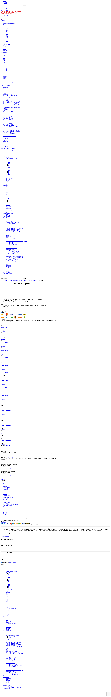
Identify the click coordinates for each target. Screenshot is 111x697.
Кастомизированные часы (9, 23)
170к (7, 28)
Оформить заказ (4, 542)
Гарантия (5, 483)
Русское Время (6, 502)
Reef (4, 47)
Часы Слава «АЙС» (7, 116)
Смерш (7, 99)
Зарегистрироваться (5, 566)
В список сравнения (5, 536)
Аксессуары (5, 87)
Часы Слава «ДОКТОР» (8, 121)
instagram (5, 513)
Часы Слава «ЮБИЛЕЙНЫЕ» (9, 136)
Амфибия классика (7, 24)
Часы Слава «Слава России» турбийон (11, 130)
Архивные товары (7, 506)
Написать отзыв (7, 445)
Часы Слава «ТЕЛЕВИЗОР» (9, 133)
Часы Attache (6, 503)
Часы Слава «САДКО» (8, 127)
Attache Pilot (5, 141)
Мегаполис (5, 77)
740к (7, 41)
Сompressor (5, 146)
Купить (2, 307)
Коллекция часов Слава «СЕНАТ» (10, 106)
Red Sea (4, 46)
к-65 (4, 56)
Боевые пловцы (9, 96)
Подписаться (3, 399)
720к (7, 39)
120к (7, 35)
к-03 (4, 59)
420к (7, 27)
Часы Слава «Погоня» (8, 124)
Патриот (5, 108)
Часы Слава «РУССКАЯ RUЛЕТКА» (11, 126)
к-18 (4, 58)
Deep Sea (5, 142)
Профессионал (6, 109)
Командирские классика (8, 64)
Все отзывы (3, 477)
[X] (3, 312)
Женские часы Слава (7, 94)
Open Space (5, 140)
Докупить (3, 331)
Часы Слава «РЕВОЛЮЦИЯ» (9, 125)
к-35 (4, 55)
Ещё (1, 19)
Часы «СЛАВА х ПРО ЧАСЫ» (10, 113)
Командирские (6, 495)
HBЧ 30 (4, 22)
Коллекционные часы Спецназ (10, 95)
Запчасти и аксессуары (8, 497)
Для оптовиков (6, 487)
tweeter (4, 515)
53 (6, 69)
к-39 (4, 71)
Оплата (4, 485)
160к (7, 38)
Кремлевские (6, 79)
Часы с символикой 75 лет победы (10, 150)
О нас (4, 482)
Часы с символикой (7, 505)
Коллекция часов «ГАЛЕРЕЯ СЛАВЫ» (11, 101)
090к (7, 31)
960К (7, 29)
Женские (5, 76)
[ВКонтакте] (1, 312)
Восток (4, 496)
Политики (5, 489)
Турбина (5, 50)
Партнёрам (5, 488)
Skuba (4, 49)
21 (6, 66)
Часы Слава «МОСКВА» (8, 111)
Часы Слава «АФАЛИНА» (9, 118)
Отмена (2, 554)
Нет (11, 451)
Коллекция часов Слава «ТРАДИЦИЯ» (11, 107)
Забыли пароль (12, 562)
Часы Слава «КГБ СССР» (8, 122)
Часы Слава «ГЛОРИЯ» (8, 119)
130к (7, 36)
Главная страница (4, 280)
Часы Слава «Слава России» (9, 129)
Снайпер (8, 100)
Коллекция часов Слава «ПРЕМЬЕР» (11, 104)
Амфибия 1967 (6, 43)
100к (7, 34)
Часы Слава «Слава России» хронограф (11, 131)
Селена (4, 110)
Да (8, 451)
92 (6, 70)
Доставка (5, 486)
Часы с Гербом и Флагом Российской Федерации (13, 114)
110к (7, 37)
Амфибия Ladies (6, 44)
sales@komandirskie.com (5, 522)
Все (4, 479)
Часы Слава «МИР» (7, 123)
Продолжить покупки (14, 536)
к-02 (4, 54)
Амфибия (5, 494)
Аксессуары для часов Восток (15, 280)
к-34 (4, 61)
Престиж (5, 80)
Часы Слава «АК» (7, 117)
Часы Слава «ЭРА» (7, 134)
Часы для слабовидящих (8, 82)
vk (3, 511)
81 (6, 67)
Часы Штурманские (7, 499)
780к (7, 30)
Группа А (8, 97)
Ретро (4, 78)
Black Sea (5, 45)
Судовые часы (6, 83)
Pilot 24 (4, 144)
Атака (4, 93)
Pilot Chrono (5, 145)
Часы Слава (5, 501)
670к (7, 32)
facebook (5, 512)
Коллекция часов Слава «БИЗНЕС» (11, 102)
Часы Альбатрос (6, 498)
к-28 (4, 60)
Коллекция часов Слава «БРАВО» (10, 103)
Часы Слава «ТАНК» (7, 132)
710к (7, 25)
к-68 (4, 62)
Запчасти (5, 88)
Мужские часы (6, 685)
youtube (4, 514)
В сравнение (3, 310)
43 (6, 68)
